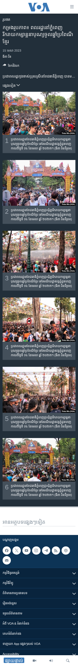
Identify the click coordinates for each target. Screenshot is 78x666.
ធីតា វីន (7, 56)
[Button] (11, 66)
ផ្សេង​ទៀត (9, 85)
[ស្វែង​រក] (67, 660)
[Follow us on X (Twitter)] (16, 550)
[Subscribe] (7, 560)
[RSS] (56, 550)
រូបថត (6, 19)
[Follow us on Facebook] (7, 550)
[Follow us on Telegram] (46, 550)
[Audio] (51, 660)
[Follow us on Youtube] (26, 550)
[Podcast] (66, 550)
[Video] (34, 660)
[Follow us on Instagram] (36, 550)
